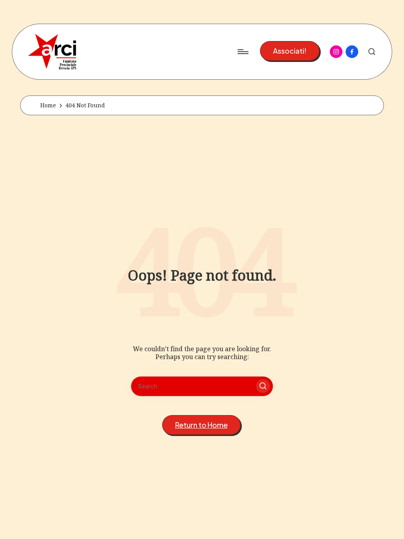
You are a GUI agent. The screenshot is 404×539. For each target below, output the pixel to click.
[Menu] (242, 51)
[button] (290, 51)
